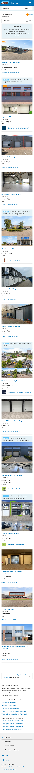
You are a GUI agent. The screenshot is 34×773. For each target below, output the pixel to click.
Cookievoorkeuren (10, 769)
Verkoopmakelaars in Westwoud (12, 724)
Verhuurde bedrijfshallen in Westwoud (14, 714)
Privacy (4, 767)
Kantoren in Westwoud (9, 702)
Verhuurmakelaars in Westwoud (12, 730)
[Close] (30, 676)
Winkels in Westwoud (9, 705)
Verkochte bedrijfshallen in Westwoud (14, 711)
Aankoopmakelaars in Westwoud (12, 721)
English (7, 760)
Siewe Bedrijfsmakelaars (16, 489)
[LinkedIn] (6, 755)
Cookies (11, 767)
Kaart (30, 21)
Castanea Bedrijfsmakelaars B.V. (18, 128)
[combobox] (12, 8)
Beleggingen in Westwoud (10, 708)
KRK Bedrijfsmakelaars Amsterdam (19, 392)
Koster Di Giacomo (14, 260)
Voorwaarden (21, 767)
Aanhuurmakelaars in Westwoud (12, 727)
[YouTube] (3, 755)
